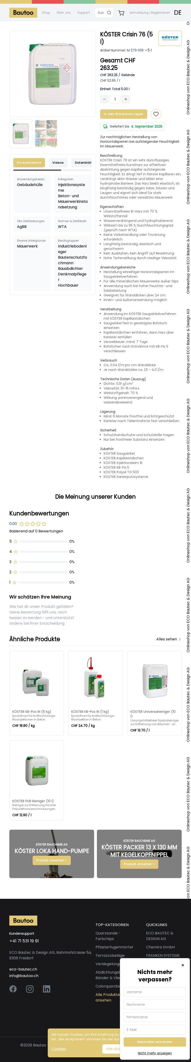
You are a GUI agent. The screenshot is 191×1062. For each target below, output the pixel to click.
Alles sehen (166, 639)
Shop (46, 12)
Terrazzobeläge (110, 955)
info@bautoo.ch (23, 975)
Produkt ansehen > (51, 860)
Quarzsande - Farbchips (108, 935)
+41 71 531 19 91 (24, 941)
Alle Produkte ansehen (108, 997)
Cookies (58, 1049)
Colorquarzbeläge (112, 986)
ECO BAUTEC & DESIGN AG (159, 935)
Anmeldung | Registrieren (150, 12)
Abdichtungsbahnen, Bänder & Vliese (114, 975)
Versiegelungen (110, 964)
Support (83, 12)
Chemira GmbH (160, 947)
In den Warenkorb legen (123, 114)
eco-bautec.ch (23, 969)
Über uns (64, 12)
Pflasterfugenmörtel (114, 947)
